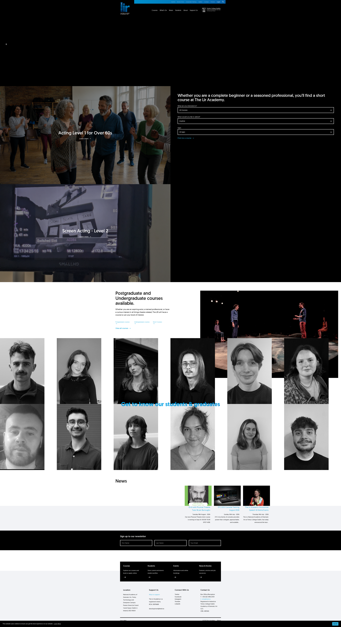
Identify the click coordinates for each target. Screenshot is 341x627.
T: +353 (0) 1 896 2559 (207, 597)
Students (178, 10)
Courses (155, 10)
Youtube (177, 601)
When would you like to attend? (189, 117)
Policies (213, 2)
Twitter (177, 594)
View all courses (122, 328)
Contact (206, 2)
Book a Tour (180, 2)
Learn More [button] (57, 624)
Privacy (219, 620)
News (171, 10)
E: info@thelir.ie (206, 599)
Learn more (84, 139)
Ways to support (154, 594)
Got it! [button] (335, 624)
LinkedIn (177, 604)
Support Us (194, 10)
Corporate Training (191, 2)
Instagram (178, 599)
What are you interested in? (187, 106)
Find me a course (185, 138)
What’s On (163, 10)
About (185, 10)
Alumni (173, 2)
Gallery (200, 2)
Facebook (178, 597)
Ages (179, 128)
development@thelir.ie (156, 609)
